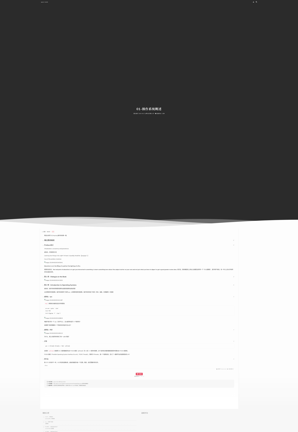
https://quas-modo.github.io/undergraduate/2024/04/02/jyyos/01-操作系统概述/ (70, 383)
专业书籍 (47, 426)
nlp (45, 421)
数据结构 (51, 416)
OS (46, 365)
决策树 (46, 423)
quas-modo (44, 2)
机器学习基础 (50, 421)
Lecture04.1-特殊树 (50, 418)
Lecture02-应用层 (49, 428)
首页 (44, 231)
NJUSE (46, 416)
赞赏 (140, 374)
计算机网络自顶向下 (54, 426)
